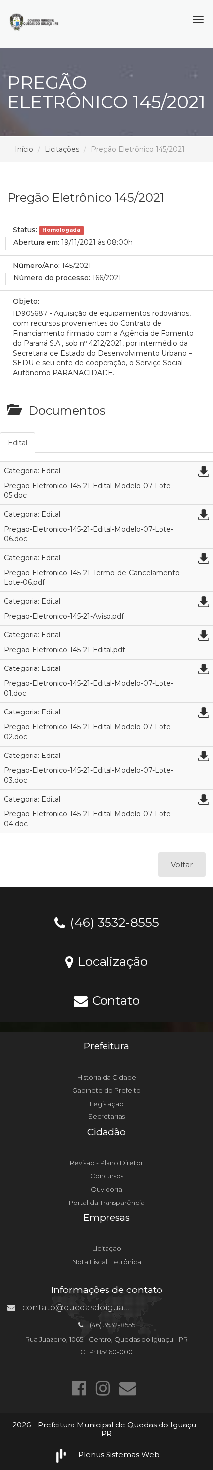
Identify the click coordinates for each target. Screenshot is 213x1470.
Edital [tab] (17, 442)
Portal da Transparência (107, 1202)
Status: (25, 229)
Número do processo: (51, 277)
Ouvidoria (106, 1189)
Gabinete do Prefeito (106, 1090)
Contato (114, 1000)
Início (24, 149)
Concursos (106, 1176)
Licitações (62, 149)
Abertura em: (36, 242)
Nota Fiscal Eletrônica (106, 1262)
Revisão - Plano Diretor (106, 1163)
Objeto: (26, 301)
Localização (111, 961)
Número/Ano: (36, 265)
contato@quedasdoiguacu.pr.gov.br (96, 1307)
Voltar (182, 864)
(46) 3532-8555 (112, 922)
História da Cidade (106, 1077)
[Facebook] (81, 1388)
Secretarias (106, 1116)
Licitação (106, 1248)
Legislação (107, 1104)
